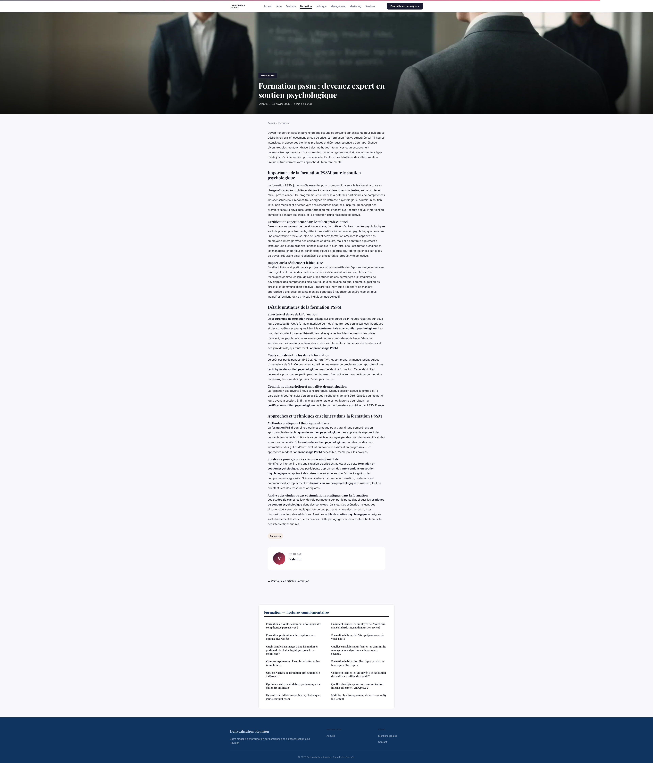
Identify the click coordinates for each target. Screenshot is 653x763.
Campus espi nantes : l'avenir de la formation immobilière (293, 663)
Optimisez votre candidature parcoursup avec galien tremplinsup (293, 685)
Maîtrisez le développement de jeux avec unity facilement (358, 697)
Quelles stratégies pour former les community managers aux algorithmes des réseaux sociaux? (358, 650)
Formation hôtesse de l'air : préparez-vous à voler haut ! (357, 636)
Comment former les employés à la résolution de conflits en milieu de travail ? (358, 674)
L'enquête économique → (405, 6)
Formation (306, 6)
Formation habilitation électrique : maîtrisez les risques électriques (357, 663)
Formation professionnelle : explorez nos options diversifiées (290, 636)
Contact (382, 741)
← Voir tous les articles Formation (288, 581)
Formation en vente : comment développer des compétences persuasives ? (293, 625)
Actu (279, 6)
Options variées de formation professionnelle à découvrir (293, 674)
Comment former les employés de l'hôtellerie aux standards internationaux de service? (358, 625)
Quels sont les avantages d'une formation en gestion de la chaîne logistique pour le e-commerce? (292, 650)
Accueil (268, 6)
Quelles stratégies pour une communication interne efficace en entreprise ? (357, 685)
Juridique (321, 6)
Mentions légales (387, 735)
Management (338, 6)
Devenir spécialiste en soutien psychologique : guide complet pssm (293, 697)
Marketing (355, 6)
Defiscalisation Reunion (249, 731)
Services (370, 6)
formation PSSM (282, 185)
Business (291, 6)
